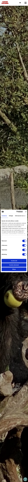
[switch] (24, 245)
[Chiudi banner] (25, 211)
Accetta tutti (14, 260)
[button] (25, 479)
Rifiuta (14, 269)
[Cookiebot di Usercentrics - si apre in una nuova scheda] (17, 212)
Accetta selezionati (14, 265)
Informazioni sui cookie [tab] (21, 215)
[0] (20, 2)
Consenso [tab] (4, 215)
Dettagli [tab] (11, 215)
